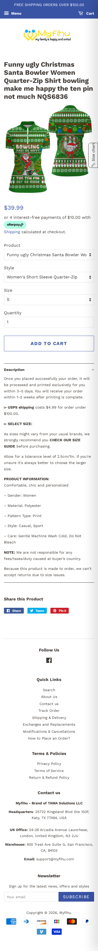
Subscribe (76, 896)
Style (9, 267)
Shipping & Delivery (49, 717)
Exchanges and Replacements (49, 724)
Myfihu (65, 912)
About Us (49, 697)
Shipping (12, 232)
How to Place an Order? (49, 738)
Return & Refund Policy (49, 777)
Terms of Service (49, 771)
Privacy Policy (49, 763)
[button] (49, 369)
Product (12, 245)
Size (8, 290)
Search (49, 690)
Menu (15, 13)
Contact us (49, 704)
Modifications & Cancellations (49, 731)
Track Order (49, 710)
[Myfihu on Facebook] (49, 661)
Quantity (12, 312)
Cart (89, 13)
